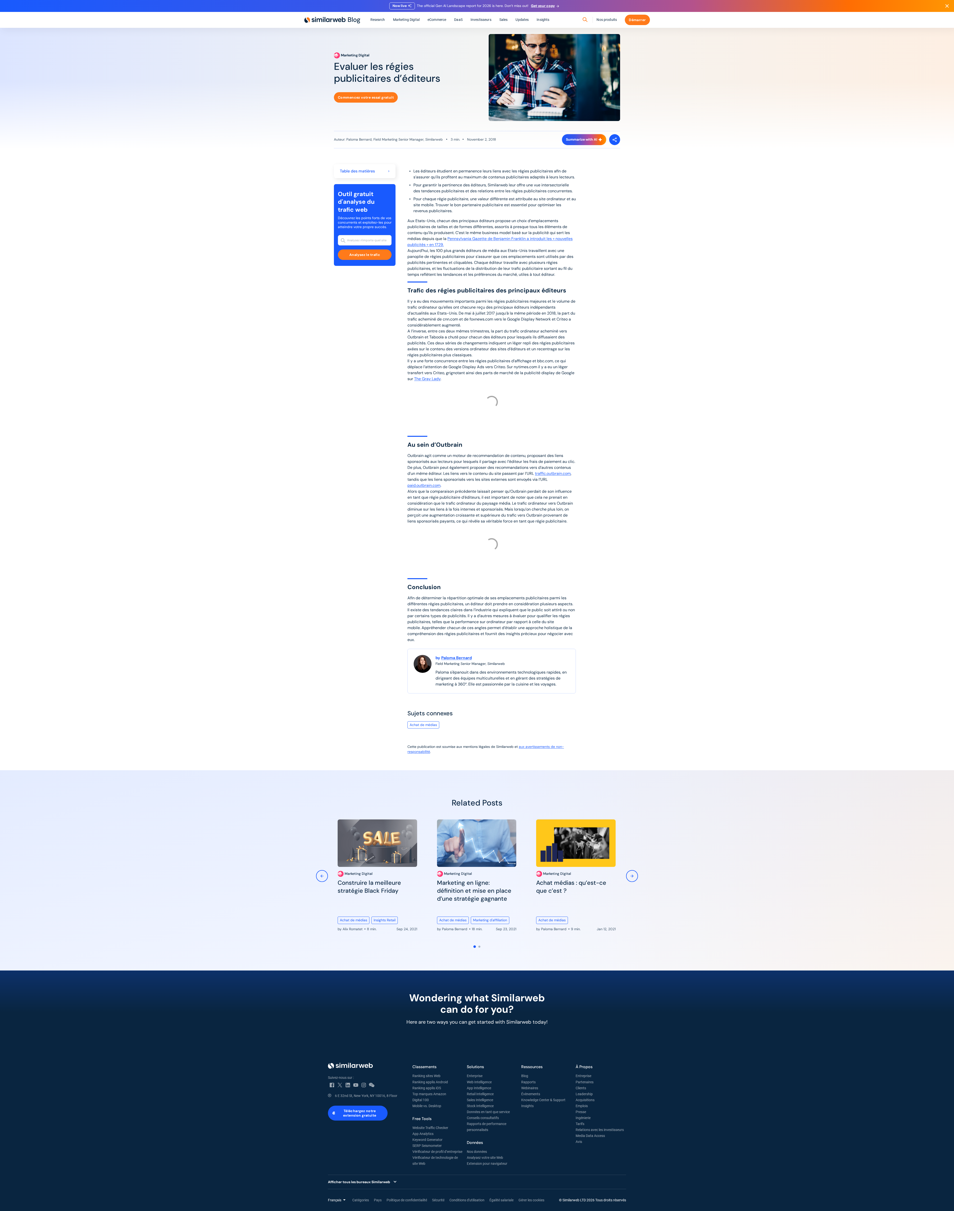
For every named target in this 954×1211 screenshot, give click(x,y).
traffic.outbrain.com (553, 473)
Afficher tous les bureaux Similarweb (359, 1182)
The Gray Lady (427, 378)
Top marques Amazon (429, 1094)
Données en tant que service (488, 1112)
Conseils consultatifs (483, 1118)
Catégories (360, 1200)
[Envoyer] (585, 20)
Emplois (582, 1106)
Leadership (584, 1094)
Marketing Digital (406, 20)
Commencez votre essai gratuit (366, 97)
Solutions (475, 1066)
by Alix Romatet (350, 929)
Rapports (528, 1082)
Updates (522, 20)
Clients (581, 1088)
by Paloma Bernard (452, 929)
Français (334, 1200)
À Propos (584, 1066)
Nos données (477, 1152)
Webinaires (529, 1088)
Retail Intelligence (480, 1094)
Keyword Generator (427, 1140)
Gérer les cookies (531, 1200)
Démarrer (637, 20)
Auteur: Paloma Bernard (353, 139)
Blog (524, 1076)
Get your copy (543, 5)
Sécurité (438, 1200)
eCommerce (437, 20)
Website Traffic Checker (430, 1128)
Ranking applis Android (430, 1082)
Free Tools (422, 1118)
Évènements (530, 1094)
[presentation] (322, 877)
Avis (579, 1142)
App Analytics (423, 1134)
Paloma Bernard (456, 657)
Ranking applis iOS (426, 1088)
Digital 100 (420, 1100)
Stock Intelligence (480, 1106)
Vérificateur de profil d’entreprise (437, 1152)
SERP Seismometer (427, 1146)
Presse (581, 1112)
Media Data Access (590, 1136)
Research (377, 20)
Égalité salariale (501, 1200)
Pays (378, 1200)
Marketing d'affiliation (490, 920)
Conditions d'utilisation (466, 1200)
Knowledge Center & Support (543, 1100)
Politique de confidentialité (407, 1200)
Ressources (532, 1066)
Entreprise (583, 1076)
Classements (424, 1066)
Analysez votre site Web (485, 1158)
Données (475, 1142)
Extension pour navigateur (487, 1164)
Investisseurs (481, 20)
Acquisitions (585, 1100)
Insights (543, 20)
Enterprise (474, 1076)
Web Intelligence (479, 1082)
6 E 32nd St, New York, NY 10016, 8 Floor (366, 1096)
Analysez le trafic (364, 255)
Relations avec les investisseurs (600, 1130)
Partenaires (585, 1082)
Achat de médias (423, 725)
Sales (503, 20)
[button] (475, 946)
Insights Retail (385, 920)
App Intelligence (479, 1088)
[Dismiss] (947, 6)
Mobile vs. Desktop (426, 1106)
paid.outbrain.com (423, 485)
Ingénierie (583, 1118)
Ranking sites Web (426, 1076)
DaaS (458, 20)
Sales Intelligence (480, 1100)
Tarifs (580, 1124)
